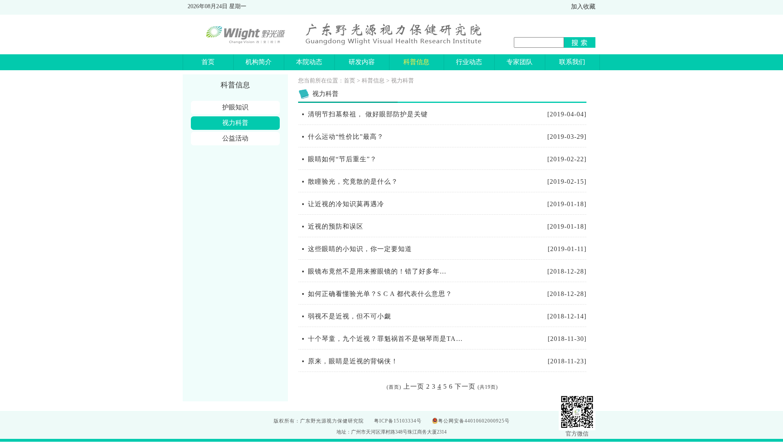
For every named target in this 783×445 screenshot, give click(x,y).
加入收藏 (583, 6)
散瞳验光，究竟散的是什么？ (353, 181)
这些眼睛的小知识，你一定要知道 (360, 248)
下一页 (465, 386)
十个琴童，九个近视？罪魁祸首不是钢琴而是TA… (385, 338)
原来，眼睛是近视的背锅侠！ (353, 361)
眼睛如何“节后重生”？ (342, 159)
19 (488, 387)
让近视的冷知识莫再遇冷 (346, 203)
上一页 (413, 386)
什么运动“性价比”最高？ (346, 136)
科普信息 (373, 81)
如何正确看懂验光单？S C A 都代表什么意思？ (380, 293)
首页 (349, 81)
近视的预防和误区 (335, 226)
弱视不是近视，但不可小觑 (349, 316)
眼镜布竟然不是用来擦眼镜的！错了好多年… (377, 271)
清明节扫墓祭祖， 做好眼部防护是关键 (368, 114)
